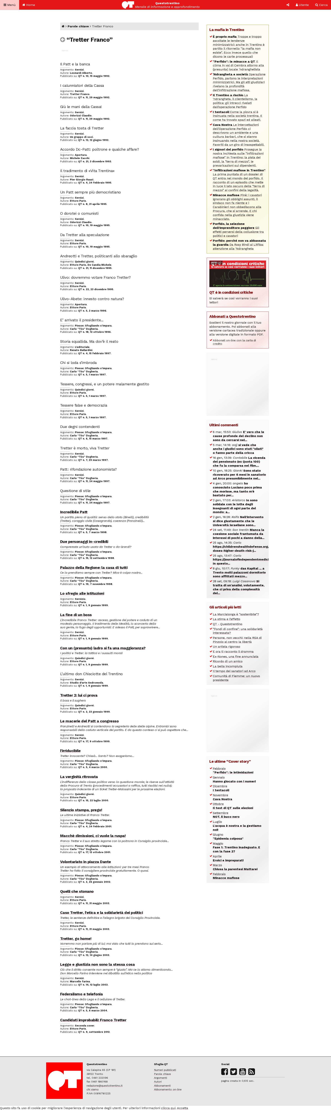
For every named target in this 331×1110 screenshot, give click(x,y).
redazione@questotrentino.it (105, 1085)
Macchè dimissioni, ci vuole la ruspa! (93, 835)
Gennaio (234, 779)
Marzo (235, 867)
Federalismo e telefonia (81, 994)
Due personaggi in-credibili (84, 541)
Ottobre (233, 806)
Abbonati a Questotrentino (232, 316)
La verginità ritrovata (79, 776)
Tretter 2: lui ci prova (78, 695)
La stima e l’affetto (226, 619)
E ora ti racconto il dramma (233, 651)
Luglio (237, 825)
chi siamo (93, 1089)
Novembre (222, 797)
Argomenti (160, 1077)
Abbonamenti (162, 1085)
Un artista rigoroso (226, 646)
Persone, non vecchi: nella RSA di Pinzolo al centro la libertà (237, 640)
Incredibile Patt (74, 512)
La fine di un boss (76, 614)
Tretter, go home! (76, 938)
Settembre (226, 815)
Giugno (228, 836)
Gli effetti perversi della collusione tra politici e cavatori (238, 229)
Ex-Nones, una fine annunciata (235, 656)
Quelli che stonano (77, 891)
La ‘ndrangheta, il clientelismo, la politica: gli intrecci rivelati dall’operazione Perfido (235, 101)
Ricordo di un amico (228, 661)
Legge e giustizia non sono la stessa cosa (97, 964)
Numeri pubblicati (165, 1069)
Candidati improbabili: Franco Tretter (93, 1020)
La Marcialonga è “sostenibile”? (236, 614)
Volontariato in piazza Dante (85, 861)
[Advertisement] (238, 385)
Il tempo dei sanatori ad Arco (234, 671)
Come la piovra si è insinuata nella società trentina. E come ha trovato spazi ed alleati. (237, 116)
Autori (158, 1081)
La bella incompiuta (228, 666)
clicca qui (168, 1108)
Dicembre (221, 788)
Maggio (236, 847)
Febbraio (233, 770)
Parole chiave (78, 26)
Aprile (228, 858)
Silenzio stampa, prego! (81, 810)
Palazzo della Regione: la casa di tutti (94, 567)
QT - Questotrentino (227, 624)
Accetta (182, 1108)
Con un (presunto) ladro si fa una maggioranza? (103, 648)
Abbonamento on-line (168, 1089)
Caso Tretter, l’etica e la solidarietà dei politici (101, 912)
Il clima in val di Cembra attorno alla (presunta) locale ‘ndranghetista (238, 65)
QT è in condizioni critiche (231, 292)
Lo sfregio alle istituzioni (82, 593)
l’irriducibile (70, 750)
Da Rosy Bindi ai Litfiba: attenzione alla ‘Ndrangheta (239, 244)
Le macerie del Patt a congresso (89, 721)
